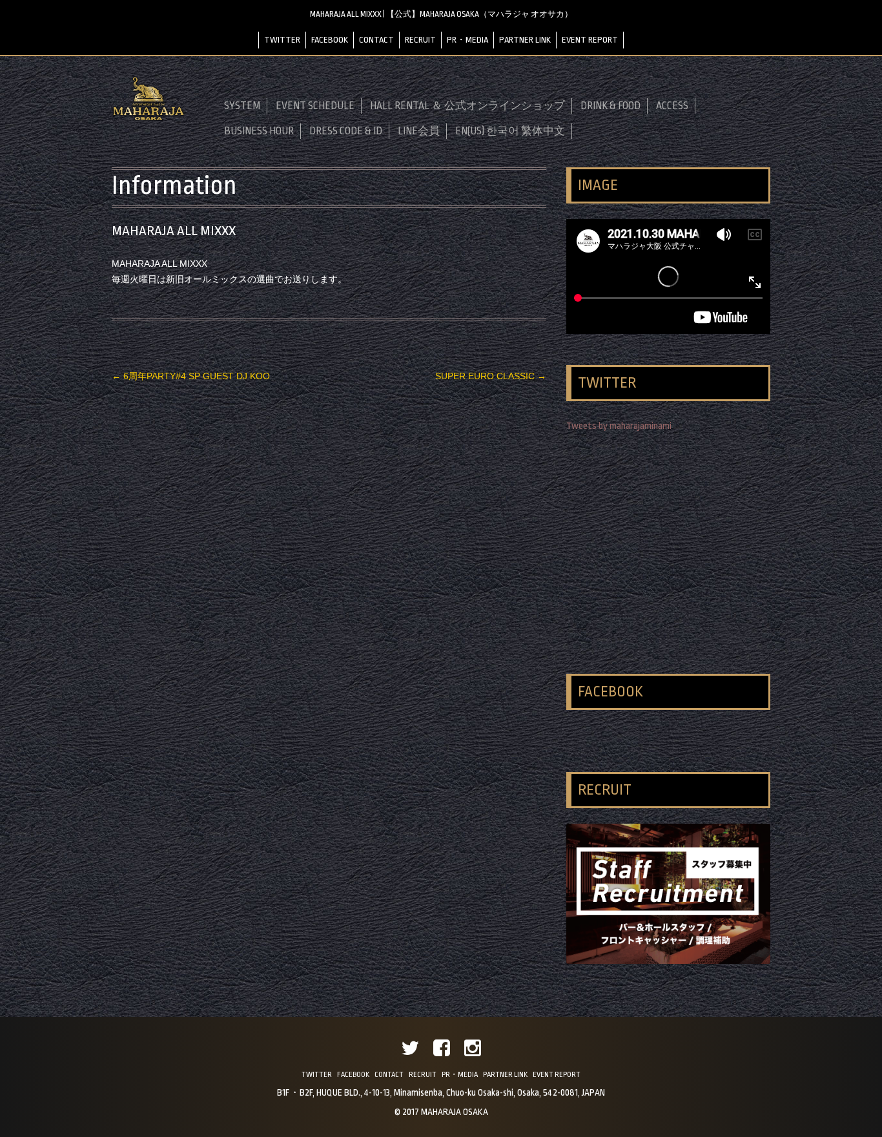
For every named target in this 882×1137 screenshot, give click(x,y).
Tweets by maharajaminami (619, 426)
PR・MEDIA (467, 40)
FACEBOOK (329, 40)
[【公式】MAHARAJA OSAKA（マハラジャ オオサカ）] (148, 118)
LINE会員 (419, 131)
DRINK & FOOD (610, 106)
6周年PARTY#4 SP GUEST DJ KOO (191, 376)
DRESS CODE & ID (345, 131)
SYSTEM (242, 106)
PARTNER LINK (525, 40)
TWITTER (282, 40)
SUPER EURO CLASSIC (490, 376)
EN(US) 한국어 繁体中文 (510, 131)
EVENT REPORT (590, 40)
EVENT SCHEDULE (315, 106)
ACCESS (672, 106)
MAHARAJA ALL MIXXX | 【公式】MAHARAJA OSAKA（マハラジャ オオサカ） (441, 14)
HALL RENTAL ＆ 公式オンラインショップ (467, 106)
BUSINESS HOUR (259, 131)
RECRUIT (420, 40)
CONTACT (376, 40)
